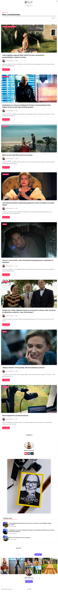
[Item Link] (29, 39)
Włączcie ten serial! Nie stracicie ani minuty (17, 155)
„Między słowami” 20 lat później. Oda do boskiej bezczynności (23, 367)
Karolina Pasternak (9, 60)
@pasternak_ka (29, 577)
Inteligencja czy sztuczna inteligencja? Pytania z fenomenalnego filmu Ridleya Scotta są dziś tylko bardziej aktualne (26, 106)
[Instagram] (32, 453)
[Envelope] (25, 453)
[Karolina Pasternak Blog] (29, 2)
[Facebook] (29, 453)
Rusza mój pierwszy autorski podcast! (15, 415)
